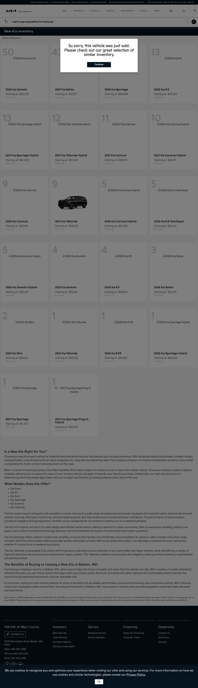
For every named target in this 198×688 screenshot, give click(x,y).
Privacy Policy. (136, 674)
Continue (99, 64)
